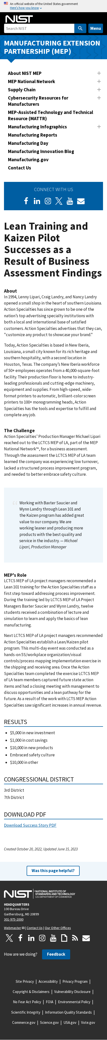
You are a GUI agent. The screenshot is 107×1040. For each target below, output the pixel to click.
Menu (95, 28)
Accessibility (48, 981)
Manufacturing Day (28, 143)
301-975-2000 (13, 919)
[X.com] (9, 938)
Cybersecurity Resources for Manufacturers (38, 101)
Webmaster (12, 928)
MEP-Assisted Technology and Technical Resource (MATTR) (50, 115)
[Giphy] (64, 938)
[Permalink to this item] (19, 291)
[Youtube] (69, 201)
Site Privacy (25, 981)
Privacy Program (75, 981)
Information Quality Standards (68, 1012)
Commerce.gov (23, 1022)
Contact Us (19, 168)
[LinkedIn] (37, 201)
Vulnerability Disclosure (72, 991)
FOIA (49, 1001)
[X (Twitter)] (59, 201)
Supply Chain (22, 90)
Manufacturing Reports (32, 135)
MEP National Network (31, 81)
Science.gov (49, 1022)
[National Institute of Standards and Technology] (39, 894)
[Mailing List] (86, 938)
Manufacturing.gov (28, 159)
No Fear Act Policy (27, 1001)
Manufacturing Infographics (37, 127)
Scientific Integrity (25, 1012)
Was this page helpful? (53, 870)
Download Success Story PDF (30, 825)
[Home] (19, 19)
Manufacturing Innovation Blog (41, 151)
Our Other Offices (58, 928)
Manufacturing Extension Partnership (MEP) (52, 47)
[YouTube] (53, 938)
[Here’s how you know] (53, 6)
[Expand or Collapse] (99, 73)
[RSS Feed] (75, 938)
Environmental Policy (74, 1001)
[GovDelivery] (80, 201)
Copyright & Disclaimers (31, 991)
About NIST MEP (25, 73)
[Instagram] (48, 201)
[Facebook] (26, 201)
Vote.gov (88, 1022)
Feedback (56, 954)
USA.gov (69, 1022)
